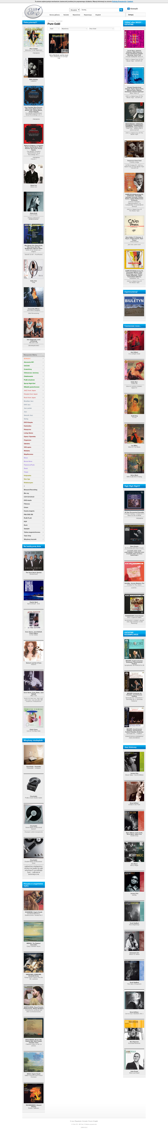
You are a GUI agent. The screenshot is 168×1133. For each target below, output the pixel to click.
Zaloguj (130, 14)
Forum (90, 1121)
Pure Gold (59, 21)
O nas (72, 1121)
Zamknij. (130, 1)
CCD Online (51, 21)
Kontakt (85, 1121)
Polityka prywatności (91, 1124)
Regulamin (78, 1121)
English (95, 1121)
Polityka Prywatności (119, 1)
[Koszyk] (134, 9)
